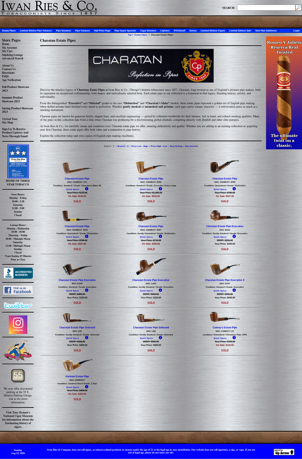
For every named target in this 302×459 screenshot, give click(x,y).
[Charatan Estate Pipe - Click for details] (77, 173)
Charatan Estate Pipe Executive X (224, 280)
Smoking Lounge (12, 55)
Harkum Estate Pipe (77, 376)
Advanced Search (12, 58)
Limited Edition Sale (240, 30)
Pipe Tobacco (82, 30)
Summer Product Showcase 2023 (12, 99)
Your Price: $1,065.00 (151, 192)
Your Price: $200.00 (225, 244)
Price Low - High (139, 146)
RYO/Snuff (179, 30)
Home (5, 44)
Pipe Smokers (63, 30)
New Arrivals (191, 146)
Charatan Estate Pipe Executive (224, 226)
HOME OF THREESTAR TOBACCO (18, 182)
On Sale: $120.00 (225, 345)
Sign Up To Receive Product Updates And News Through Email (15, 132)
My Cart (7, 51)
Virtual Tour (10, 119)
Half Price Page (102, 30)
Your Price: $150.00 (225, 341)
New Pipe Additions (266, 30)
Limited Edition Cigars (213, 30)
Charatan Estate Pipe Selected (77, 327)
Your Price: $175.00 (77, 192)
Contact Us (9, 69)
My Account (9, 48)
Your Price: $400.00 (77, 345)
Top (129, 35)
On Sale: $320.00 (77, 394)
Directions (8, 73)
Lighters (164, 30)
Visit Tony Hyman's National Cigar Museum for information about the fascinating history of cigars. (18, 419)
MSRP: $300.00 (225, 294)
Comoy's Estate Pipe (225, 327)
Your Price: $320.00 (77, 297)
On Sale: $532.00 (151, 196)
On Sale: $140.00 (77, 196)
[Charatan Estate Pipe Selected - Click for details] (77, 322)
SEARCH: (228, 8)
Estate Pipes (9, 30)
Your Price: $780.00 (225, 192)
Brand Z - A (123, 146)
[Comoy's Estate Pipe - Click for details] (224, 322)
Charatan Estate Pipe (77, 178)
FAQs (5, 76)
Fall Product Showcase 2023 (15, 89)
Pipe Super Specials (125, 30)
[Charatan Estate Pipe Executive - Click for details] (224, 220)
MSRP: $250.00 (225, 240)
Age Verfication (11, 80)
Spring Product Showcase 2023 (17, 110)
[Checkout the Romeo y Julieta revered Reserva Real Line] (284, 148)
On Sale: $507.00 (225, 196)
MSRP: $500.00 (77, 341)
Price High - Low (159, 146)
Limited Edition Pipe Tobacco (36, 30)
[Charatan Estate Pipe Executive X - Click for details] (224, 274)
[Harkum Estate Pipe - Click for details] (77, 370)
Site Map (7, 122)
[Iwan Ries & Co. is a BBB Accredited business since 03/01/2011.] (18, 278)
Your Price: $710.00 (151, 240)
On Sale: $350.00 (151, 244)
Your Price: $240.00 (225, 297)
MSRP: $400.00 (77, 294)
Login (296, 30)
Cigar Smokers (148, 30)
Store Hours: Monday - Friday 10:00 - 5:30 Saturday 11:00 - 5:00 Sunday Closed (18, 205)
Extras (193, 30)
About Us (8, 65)
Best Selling (176, 146)
